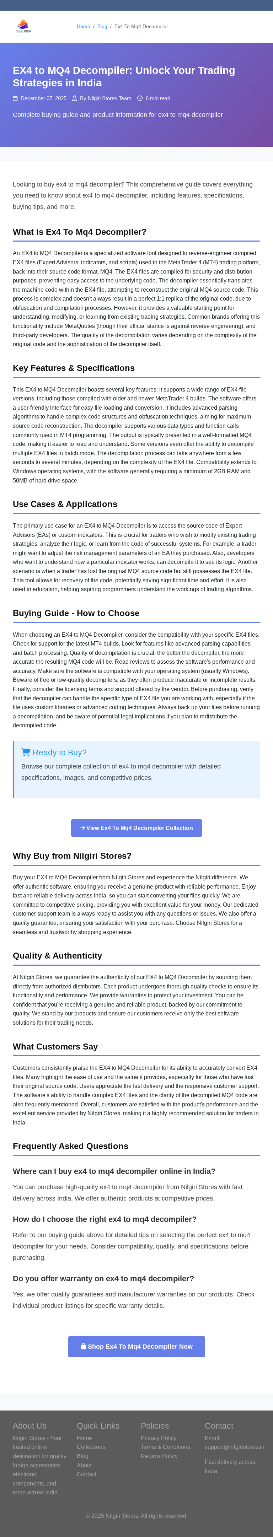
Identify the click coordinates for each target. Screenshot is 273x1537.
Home (83, 26)
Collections (91, 1447)
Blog (102, 26)
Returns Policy (159, 1456)
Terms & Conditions (165, 1447)
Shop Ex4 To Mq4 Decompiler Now (139, 1346)
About (84, 1465)
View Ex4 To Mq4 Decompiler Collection (139, 828)
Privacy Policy (159, 1438)
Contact (86, 1474)
